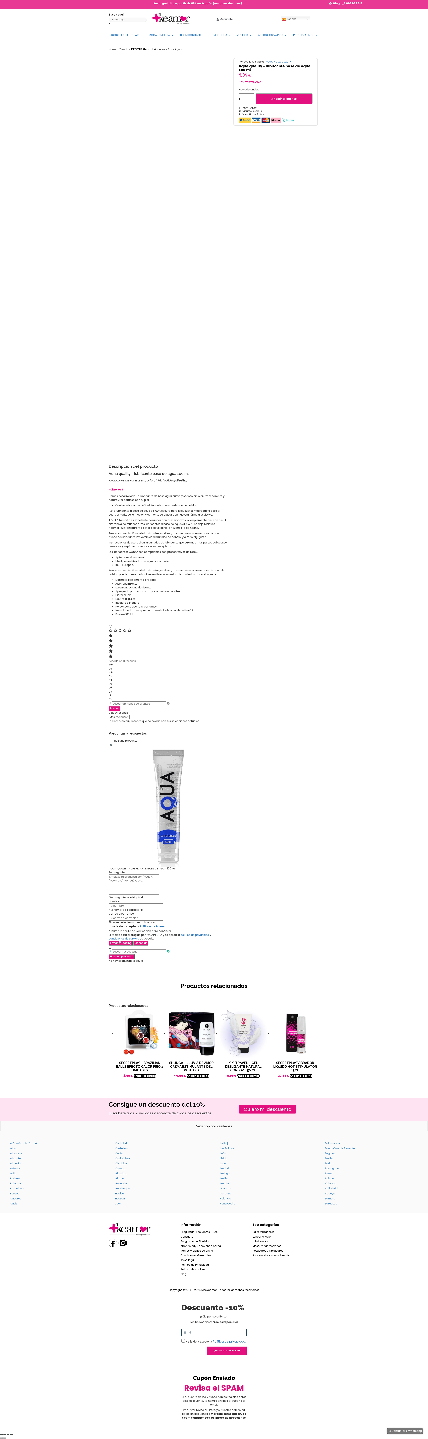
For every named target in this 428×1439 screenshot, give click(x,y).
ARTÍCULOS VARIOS (270, 35)
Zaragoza (331, 1203)
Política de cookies (193, 1269)
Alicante (15, 1158)
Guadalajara (123, 1188)
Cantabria (121, 1143)
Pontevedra (227, 1203)
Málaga (225, 1173)
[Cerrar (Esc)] (11, 1434)
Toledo (329, 1178)
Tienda (123, 49)
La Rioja (224, 1143)
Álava (13, 1148)
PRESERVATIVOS (303, 35)
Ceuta (119, 1153)
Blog (183, 1274)
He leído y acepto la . (215, 1341)
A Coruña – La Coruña (24, 1143)
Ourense (225, 1193)
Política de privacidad (229, 1341)
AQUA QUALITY (282, 61)
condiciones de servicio (124, 938)
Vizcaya (330, 1193)
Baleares (16, 1183)
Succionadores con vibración (271, 1255)
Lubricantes (157, 49)
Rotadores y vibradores (267, 1251)
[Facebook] (113, 1243)
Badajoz (15, 1178)
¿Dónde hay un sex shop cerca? (201, 1246)
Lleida (223, 1158)
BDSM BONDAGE (190, 35)
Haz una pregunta (121, 956)
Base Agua (175, 49)
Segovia (330, 1153)
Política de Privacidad (156, 926)
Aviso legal (187, 1260)
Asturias (15, 1168)
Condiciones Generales (196, 1255)
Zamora (330, 1198)
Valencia (330, 1183)
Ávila (13, 1173)
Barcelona (17, 1188)
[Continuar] (110, 948)
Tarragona (332, 1168)
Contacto (187, 1237)
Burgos (14, 1193)
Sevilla (329, 1158)
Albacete (16, 1153)
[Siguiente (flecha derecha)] (4, 1437)
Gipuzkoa (121, 1173)
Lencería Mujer (262, 1237)
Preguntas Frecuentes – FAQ (199, 1232)
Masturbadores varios (266, 1246)
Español (291, 19)
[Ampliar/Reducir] (1, 1434)
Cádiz (13, 1203)
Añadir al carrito (284, 99)
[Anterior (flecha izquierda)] (1, 1437)
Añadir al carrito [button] (145, 1076)
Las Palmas (227, 1148)
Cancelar (141, 943)
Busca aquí (116, 14)
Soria (328, 1163)
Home (113, 49)
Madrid (224, 1168)
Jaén (118, 1203)
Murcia (224, 1183)
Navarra (225, 1188)
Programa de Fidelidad (195, 1241)
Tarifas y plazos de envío (197, 1251)
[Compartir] (8, 1434)
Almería (15, 1163)
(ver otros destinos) (227, 3)
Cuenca (120, 1168)
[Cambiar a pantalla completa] (4, 1434)
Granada (121, 1183)
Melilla (224, 1178)
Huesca (120, 1198)
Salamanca (332, 1143)
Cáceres (15, 1198)
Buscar (114, 708)
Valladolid (331, 1188)
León (223, 1153)
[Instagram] (123, 1243)
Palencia (225, 1198)
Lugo (223, 1163)
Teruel (329, 1173)
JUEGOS (242, 35)
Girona (119, 1178)
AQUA (269, 61)
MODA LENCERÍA (159, 35)
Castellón (121, 1148)
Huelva (119, 1193)
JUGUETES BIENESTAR (125, 35)
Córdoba (121, 1163)
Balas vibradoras (263, 1232)
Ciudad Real (122, 1158)
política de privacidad (194, 935)
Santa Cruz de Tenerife (340, 1148)
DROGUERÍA (219, 35)
